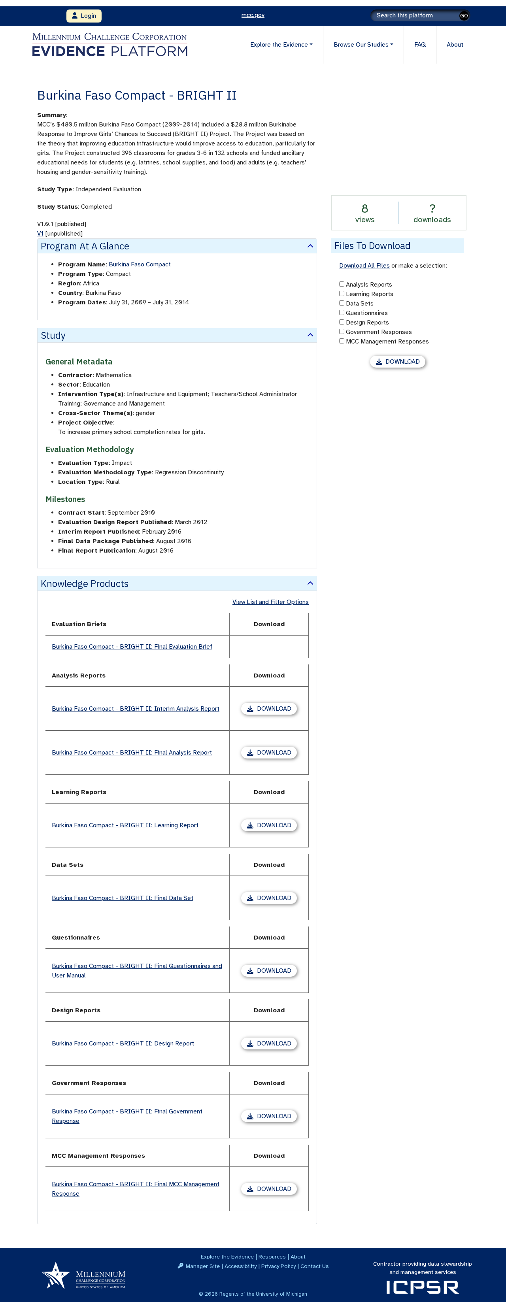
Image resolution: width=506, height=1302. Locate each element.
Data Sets (360, 304)
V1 (40, 234)
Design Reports (367, 322)
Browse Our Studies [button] (361, 45)
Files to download (372, 245)
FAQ (420, 45)
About (455, 45)
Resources (272, 1256)
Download (277, 710)
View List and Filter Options (270, 602)
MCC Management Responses (387, 341)
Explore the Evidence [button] (279, 45)
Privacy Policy (278, 1266)
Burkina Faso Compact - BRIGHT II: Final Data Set (122, 898)
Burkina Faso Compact (140, 264)
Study (53, 335)
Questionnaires (367, 313)
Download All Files (364, 266)
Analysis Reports (369, 285)
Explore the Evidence (227, 1256)
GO (464, 15)
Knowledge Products (84, 583)
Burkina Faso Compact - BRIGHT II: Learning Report (125, 825)
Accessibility (241, 1266)
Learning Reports (369, 294)
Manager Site (203, 1266)
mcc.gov (253, 15)
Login (86, 16)
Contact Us (314, 1266)
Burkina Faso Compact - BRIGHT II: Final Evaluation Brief (132, 647)
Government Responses (379, 332)
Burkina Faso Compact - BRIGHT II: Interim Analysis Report (135, 709)
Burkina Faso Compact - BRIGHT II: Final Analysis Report (132, 753)
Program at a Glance (85, 246)
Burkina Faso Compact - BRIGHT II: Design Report (123, 1043)
